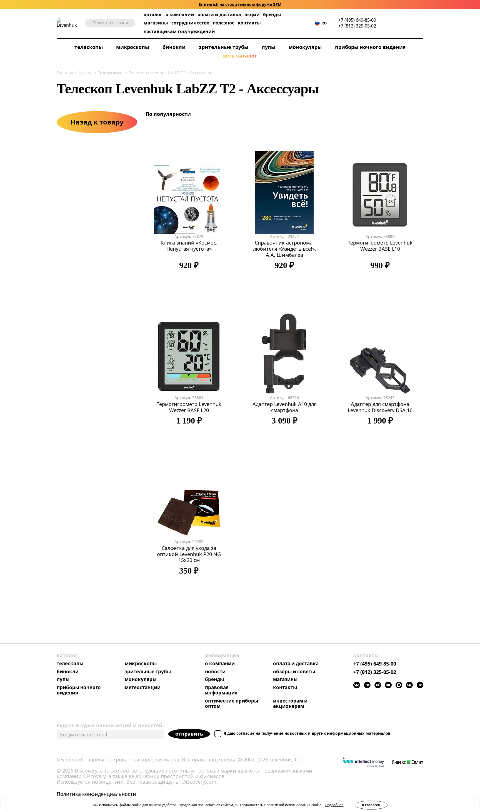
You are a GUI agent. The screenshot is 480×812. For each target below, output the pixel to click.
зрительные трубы (223, 47)
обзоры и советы (294, 671)
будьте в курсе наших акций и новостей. (110, 725)
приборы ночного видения (370, 47)
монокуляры (305, 47)
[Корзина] (412, 23)
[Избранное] (395, 23)
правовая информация (221, 690)
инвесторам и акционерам (290, 703)
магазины (156, 23)
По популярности (169, 114)
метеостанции (143, 687)
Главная (65, 72)
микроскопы (132, 47)
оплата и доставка (219, 14)
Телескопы (109, 72)
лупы (268, 47)
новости (215, 671)
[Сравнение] (403, 23)
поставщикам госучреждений (179, 31)
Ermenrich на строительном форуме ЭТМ (240, 4)
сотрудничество (190, 23)
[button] (386, 23)
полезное (223, 23)
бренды (272, 14)
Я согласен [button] (371, 805)
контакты (249, 23)
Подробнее (334, 805)
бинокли (174, 47)
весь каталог (240, 56)
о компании (180, 14)
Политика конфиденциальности (96, 794)
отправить (189, 733)
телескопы (88, 47)
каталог (153, 14)
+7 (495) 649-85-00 (357, 20)
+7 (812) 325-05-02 (357, 26)
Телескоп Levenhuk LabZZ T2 (157, 72)
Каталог (85, 72)
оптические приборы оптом (231, 703)
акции (252, 14)
